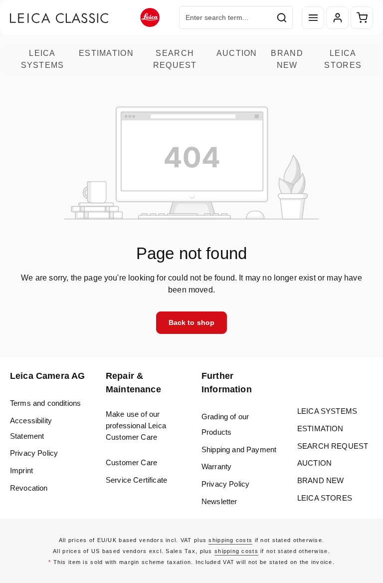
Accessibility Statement (31, 428)
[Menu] (313, 17)
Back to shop (192, 322)
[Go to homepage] (85, 17)
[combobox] (225, 17)
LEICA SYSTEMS (42, 58)
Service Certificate (136, 480)
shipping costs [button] (230, 540)
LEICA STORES (343, 58)
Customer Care (131, 462)
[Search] (282, 17)
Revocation (29, 488)
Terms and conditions (45, 403)
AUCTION (236, 52)
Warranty (216, 466)
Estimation (106, 52)
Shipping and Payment (238, 449)
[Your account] (337, 17)
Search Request (175, 58)
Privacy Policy (34, 453)
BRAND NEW (287, 58)
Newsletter (219, 501)
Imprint (21, 470)
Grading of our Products (225, 424)
